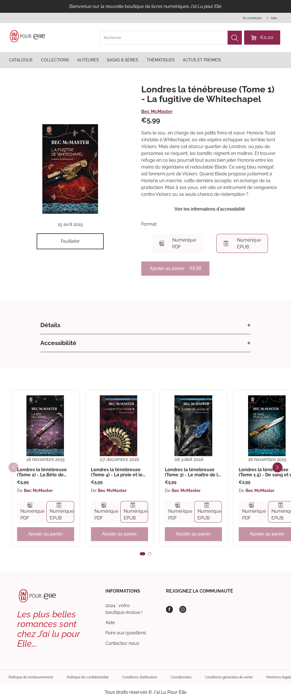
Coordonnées (181, 677)
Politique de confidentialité (88, 677)
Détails (50, 325)
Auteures (88, 60)
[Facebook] (169, 609)
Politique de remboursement (31, 677)
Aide (110, 622)
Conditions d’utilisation (139, 677)
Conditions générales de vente (229, 677)
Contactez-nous (122, 643)
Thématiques (161, 60)
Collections (55, 60)
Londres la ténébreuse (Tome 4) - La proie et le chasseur (117, 472)
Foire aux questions (125, 632)
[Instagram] (182, 609)
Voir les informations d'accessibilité (209, 209)
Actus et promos (202, 60)
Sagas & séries (122, 60)
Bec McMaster (156, 111)
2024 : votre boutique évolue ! (123, 609)
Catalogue (21, 60)
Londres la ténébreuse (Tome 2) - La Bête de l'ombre (42, 472)
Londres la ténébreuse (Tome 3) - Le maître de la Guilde (193, 472)
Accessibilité (58, 342)
